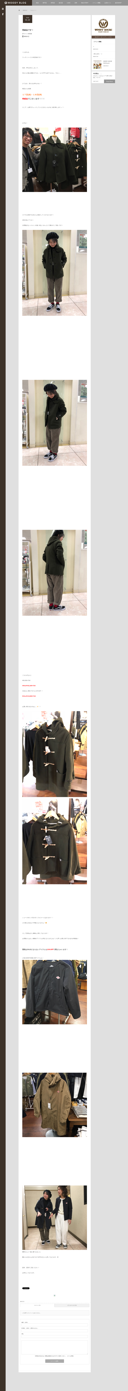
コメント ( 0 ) (37, 1305)
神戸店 (45, 3)
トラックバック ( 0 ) (72, 1305)
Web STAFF (84, 3)
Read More (109, 81)
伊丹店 (53, 3)
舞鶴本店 (26, 36)
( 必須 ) (24, 1322)
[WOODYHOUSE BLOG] (16, 2)
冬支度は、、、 (98, 73)
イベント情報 (96, 3)
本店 (37, 3)
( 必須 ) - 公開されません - (29, 1328)
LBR (75, 3)
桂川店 (61, 3)
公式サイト (107, 3)
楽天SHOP (118, 3)
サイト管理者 (28, 33)
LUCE (68, 3)
